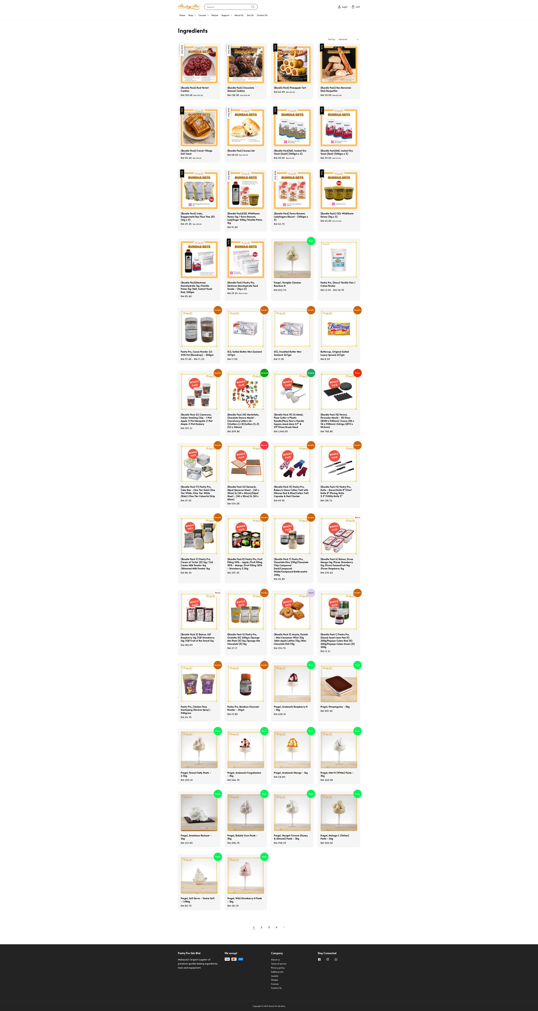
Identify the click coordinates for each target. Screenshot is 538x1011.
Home (182, 15)
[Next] (284, 927)
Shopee (274, 979)
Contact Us (262, 15)
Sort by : (332, 39)
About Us (239, 15)
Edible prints (277, 971)
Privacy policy (278, 967)
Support (225, 15)
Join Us (250, 15)
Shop (190, 15)
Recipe (215, 15)
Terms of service (278, 963)
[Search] (253, 7)
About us (275, 959)
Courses (202, 15)
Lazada (274, 976)
